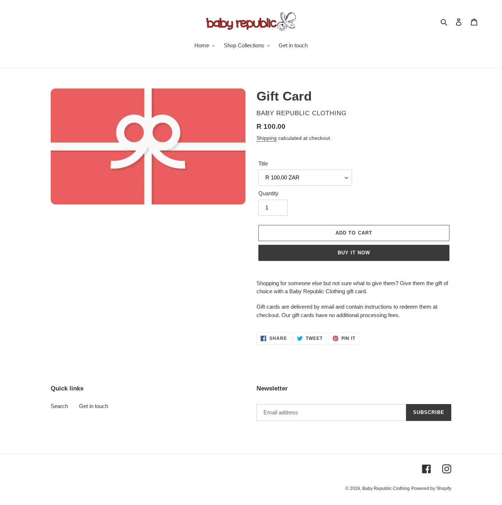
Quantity (268, 193)
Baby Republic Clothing (386, 488)
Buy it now (354, 252)
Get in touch (93, 406)
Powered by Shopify (431, 488)
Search (59, 406)
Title (263, 163)
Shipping (267, 138)
